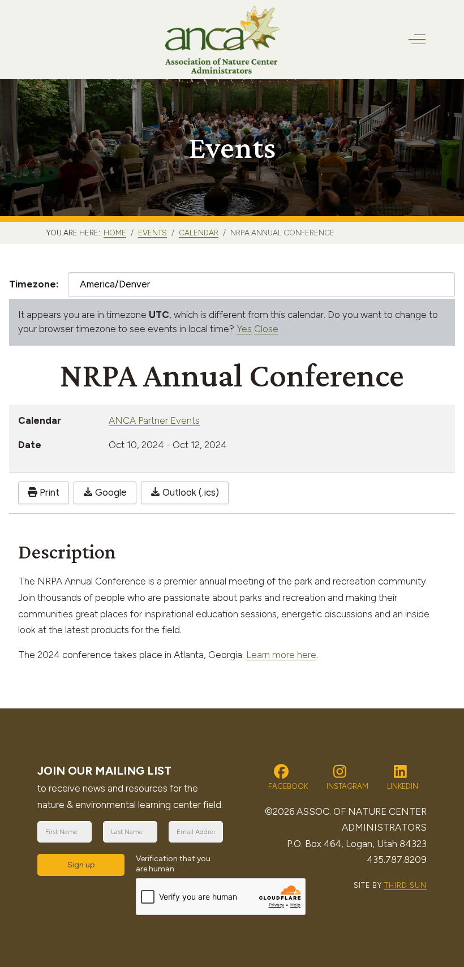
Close (266, 328)
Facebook (287, 786)
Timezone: (34, 284)
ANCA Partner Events (154, 420)
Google (110, 492)
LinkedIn (401, 786)
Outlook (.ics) (189, 492)
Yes (244, 328)
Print (48, 492)
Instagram (346, 786)
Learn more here (281, 654)
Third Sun (405, 885)
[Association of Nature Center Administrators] (222, 40)
